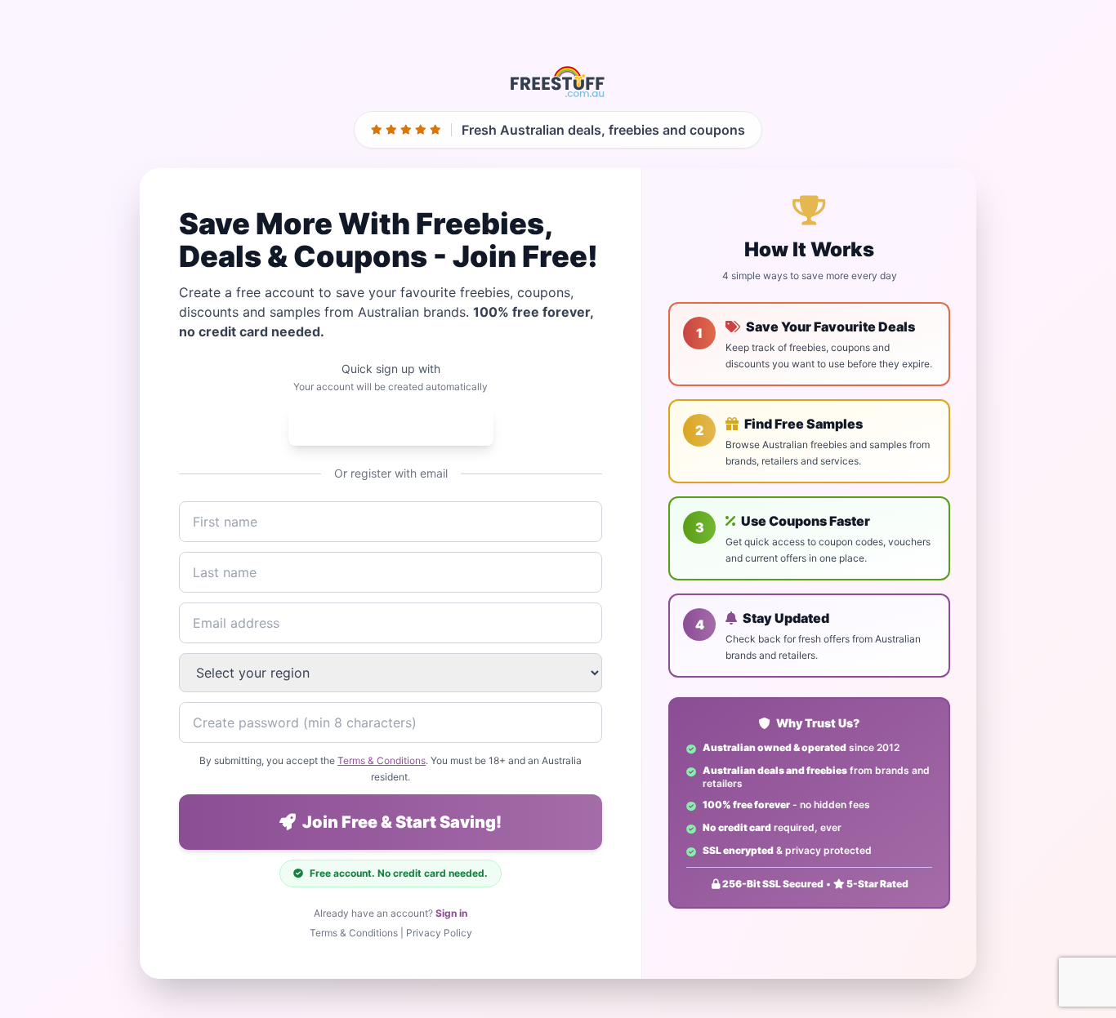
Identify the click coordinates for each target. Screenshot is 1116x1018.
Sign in (451, 913)
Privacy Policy (439, 933)
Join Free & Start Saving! (402, 822)
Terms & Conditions (381, 760)
